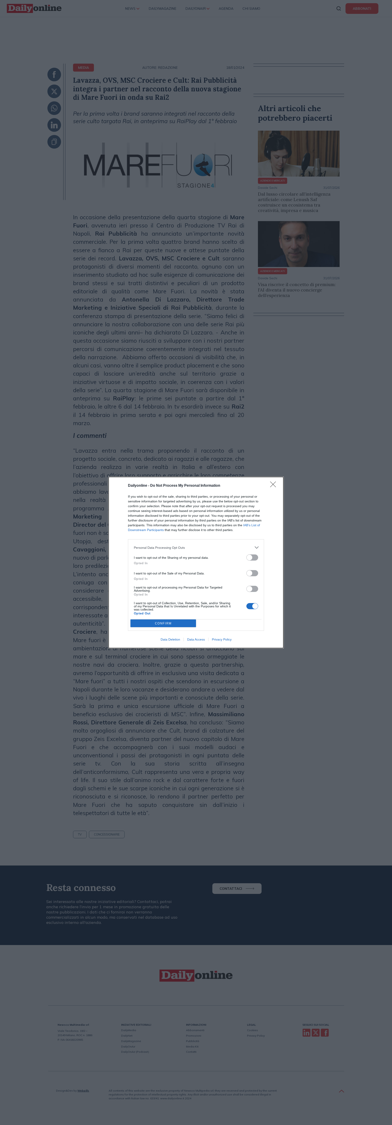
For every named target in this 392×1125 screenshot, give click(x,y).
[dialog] (196, 562)
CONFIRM (163, 623)
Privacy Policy (222, 639)
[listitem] (196, 547)
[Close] (274, 485)
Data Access (196, 639)
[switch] (252, 557)
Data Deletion (170, 639)
